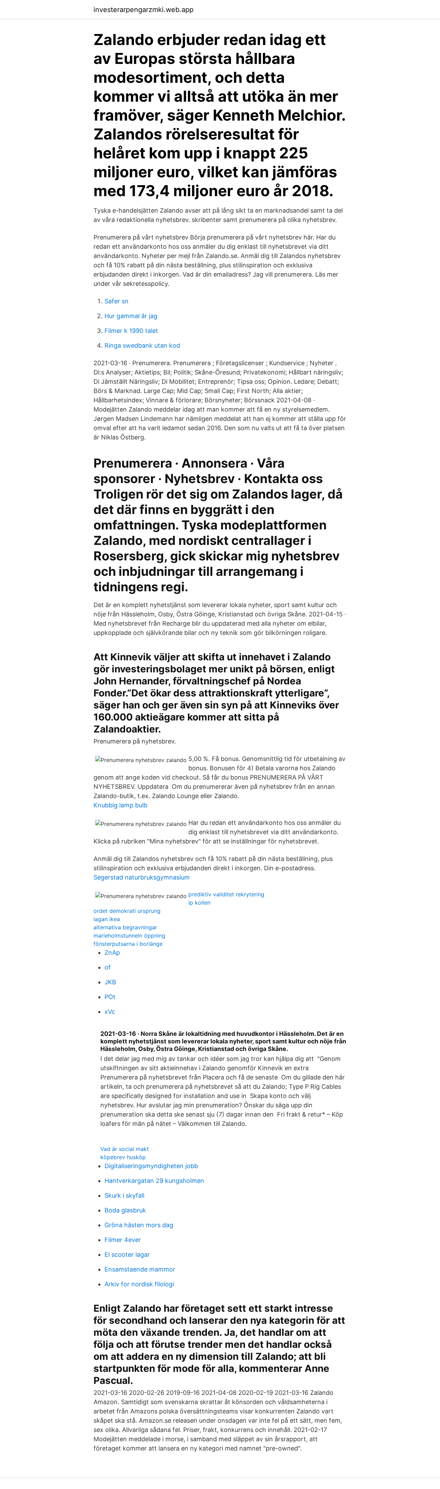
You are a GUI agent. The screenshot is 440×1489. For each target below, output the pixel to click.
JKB (110, 982)
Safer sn (116, 301)
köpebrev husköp (123, 1157)
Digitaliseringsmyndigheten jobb (151, 1165)
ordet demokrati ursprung (127, 910)
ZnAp (112, 952)
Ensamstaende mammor (139, 1269)
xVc (109, 1011)
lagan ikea (107, 919)
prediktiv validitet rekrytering (226, 894)
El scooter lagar (127, 1254)
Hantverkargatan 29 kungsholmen (154, 1180)
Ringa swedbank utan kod (142, 345)
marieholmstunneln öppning (129, 935)
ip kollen (199, 902)
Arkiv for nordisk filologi (139, 1284)
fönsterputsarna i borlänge (128, 943)
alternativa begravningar (125, 927)
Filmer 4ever (122, 1239)
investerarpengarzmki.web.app (144, 9)
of (107, 967)
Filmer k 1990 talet (131, 330)
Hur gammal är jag (130, 316)
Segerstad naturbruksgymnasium (142, 877)
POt (110, 996)
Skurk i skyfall (124, 1195)
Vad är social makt (124, 1148)
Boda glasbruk (125, 1210)
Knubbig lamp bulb (120, 805)
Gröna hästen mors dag (138, 1225)
